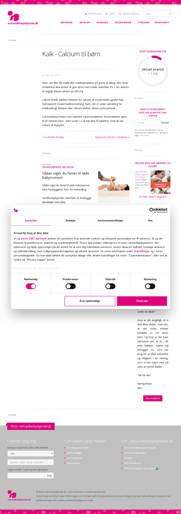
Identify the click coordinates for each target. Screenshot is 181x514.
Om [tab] (150, 220)
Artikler (84, 22)
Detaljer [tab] (70, 220)
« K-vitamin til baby (53, 137)
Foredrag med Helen (78, 447)
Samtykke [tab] (31, 220)
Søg (49, 475)
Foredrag (144, 22)
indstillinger (142, 251)
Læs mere (144, 135)
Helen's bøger (74, 452)
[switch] (71, 286)
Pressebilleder (75, 458)
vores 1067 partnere (34, 238)
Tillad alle (142, 300)
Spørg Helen (73, 463)
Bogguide (103, 22)
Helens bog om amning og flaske (153, 164)
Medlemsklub (95, 13)
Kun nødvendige (90, 300)
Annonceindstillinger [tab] (110, 220)
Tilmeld (164, 122)
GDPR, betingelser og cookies (140, 468)
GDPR (112, 13)
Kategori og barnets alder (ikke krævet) (27, 447)
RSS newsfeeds (132, 463)
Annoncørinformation (135, 452)
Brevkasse (66, 22)
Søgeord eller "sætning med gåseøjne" (28, 469)
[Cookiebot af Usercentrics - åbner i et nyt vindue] (151, 210)
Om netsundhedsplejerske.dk (140, 447)
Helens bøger (123, 22)
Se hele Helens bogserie (153, 196)
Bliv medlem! (152, 398)
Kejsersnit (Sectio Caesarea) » (112, 137)
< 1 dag (153, 73)
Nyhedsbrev (162, 22)
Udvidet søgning (130, 13)
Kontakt (128, 458)
